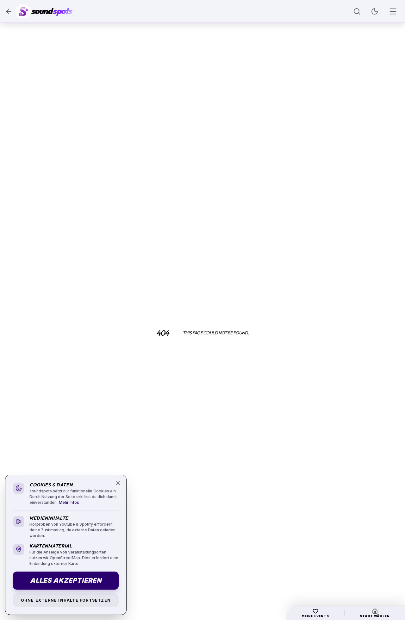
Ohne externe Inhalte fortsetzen (66, 600)
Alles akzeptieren (66, 580)
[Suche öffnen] (357, 11)
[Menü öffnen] (393, 11)
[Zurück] (9, 11)
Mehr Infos (69, 502)
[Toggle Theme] (374, 11)
